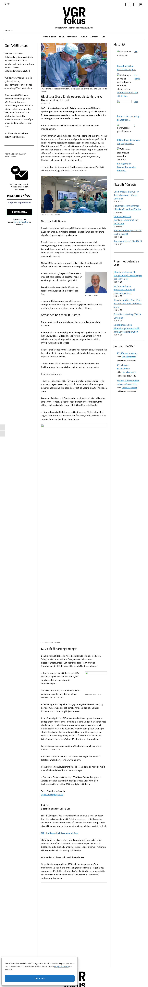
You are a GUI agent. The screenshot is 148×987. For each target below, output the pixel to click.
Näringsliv (72, 36)
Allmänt (94, 36)
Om (103, 36)
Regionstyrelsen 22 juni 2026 (128, 241)
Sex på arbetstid (129, 356)
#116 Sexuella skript (127, 353)
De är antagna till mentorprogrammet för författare (126, 220)
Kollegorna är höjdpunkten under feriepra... (126, 167)
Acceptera (40, 978)
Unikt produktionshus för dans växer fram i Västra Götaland (126, 195)
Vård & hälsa (49, 36)
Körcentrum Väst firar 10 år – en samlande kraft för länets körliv (128, 303)
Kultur (84, 36)
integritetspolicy (61, 966)
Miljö (61, 36)
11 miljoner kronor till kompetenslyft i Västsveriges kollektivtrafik (128, 275)
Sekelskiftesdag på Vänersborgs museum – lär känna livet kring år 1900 (127, 328)
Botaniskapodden (129, 387)
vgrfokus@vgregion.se (52, 794)
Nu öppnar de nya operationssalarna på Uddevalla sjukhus (124, 289)
